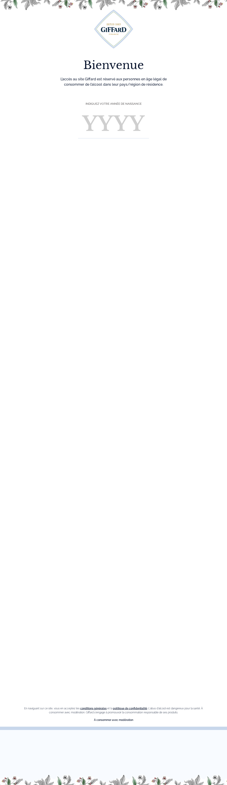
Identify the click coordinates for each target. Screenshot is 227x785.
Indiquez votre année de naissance (114, 103)
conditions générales (93, 708)
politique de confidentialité (130, 708)
